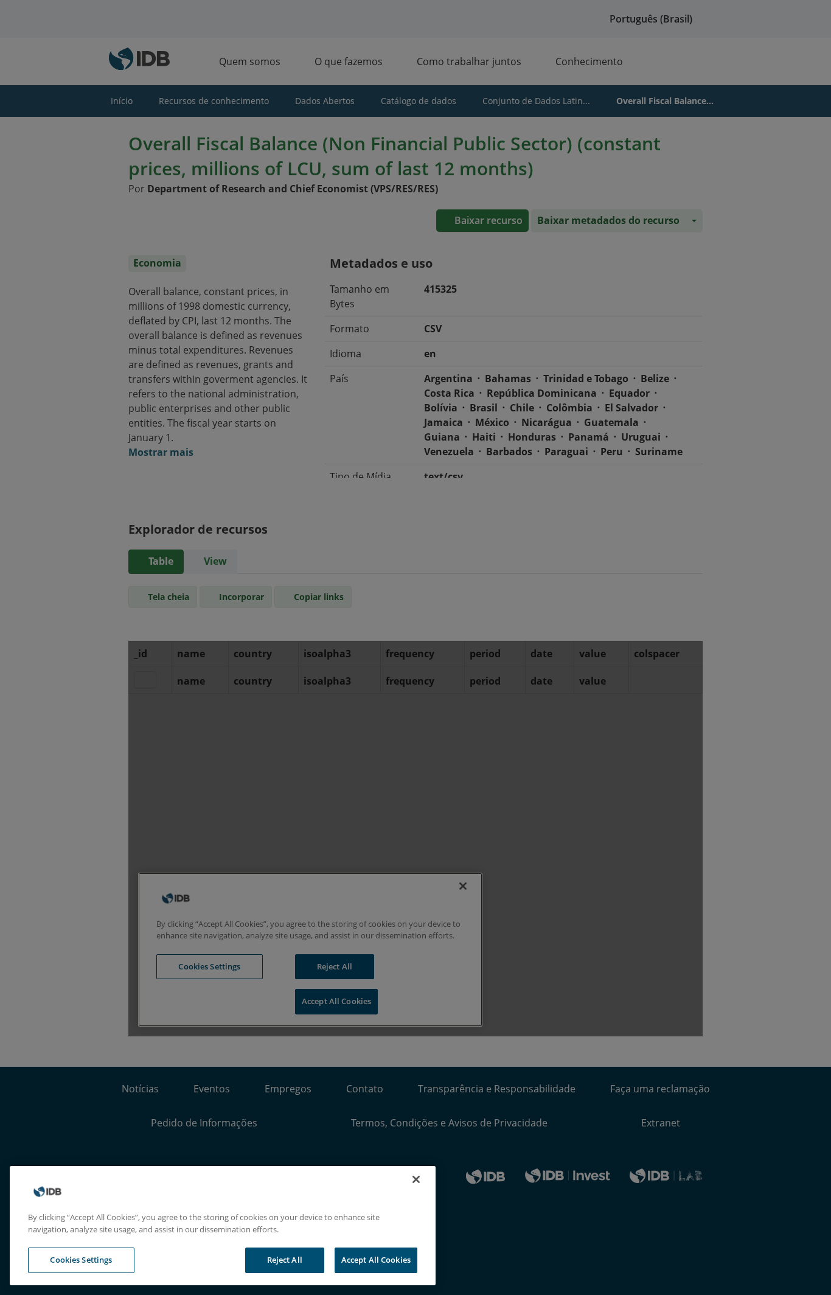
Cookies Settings (81, 1259)
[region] (223, 1225)
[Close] (416, 1179)
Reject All (284, 1259)
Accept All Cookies (376, 1259)
